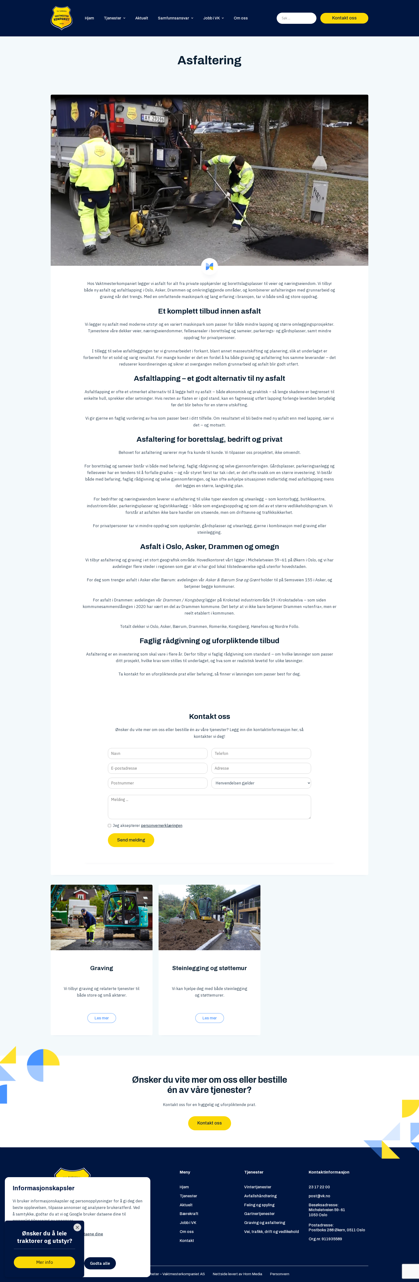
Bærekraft (189, 1214)
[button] (114, 18)
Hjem (89, 18)
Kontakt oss (344, 18)
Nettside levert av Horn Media (237, 1274)
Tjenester (188, 1196)
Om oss (241, 18)
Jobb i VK (188, 1223)
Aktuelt (141, 18)
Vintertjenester (257, 1187)
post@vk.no (319, 1196)
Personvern (279, 1274)
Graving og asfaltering (264, 1223)
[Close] (77, 1227)
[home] (62, 18)
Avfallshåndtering (260, 1196)
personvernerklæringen (161, 825)
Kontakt (187, 1241)
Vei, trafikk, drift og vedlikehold (271, 1232)
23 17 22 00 (319, 1187)
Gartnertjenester (259, 1214)
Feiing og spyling (259, 1205)
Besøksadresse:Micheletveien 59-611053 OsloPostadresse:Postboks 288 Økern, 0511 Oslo (337, 1217)
